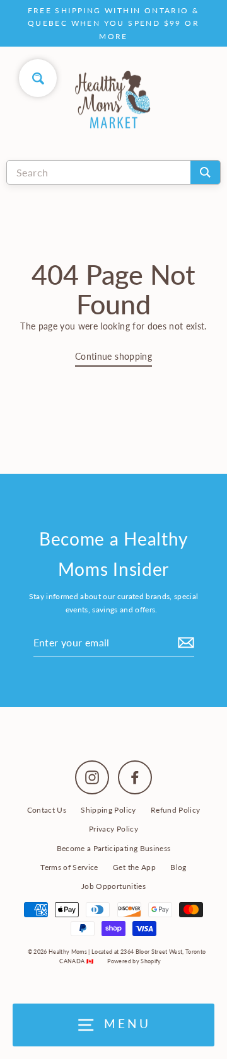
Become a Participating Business (114, 848)
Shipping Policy (108, 810)
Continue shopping (113, 357)
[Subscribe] (184, 642)
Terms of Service (69, 867)
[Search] (205, 172)
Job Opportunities (113, 886)
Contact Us (46, 810)
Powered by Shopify (134, 961)
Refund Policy (175, 810)
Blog (178, 867)
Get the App (134, 867)
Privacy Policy (113, 828)
